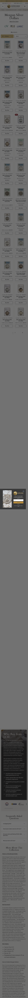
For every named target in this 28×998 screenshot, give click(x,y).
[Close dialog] (23, 491)
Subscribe (18, 502)
